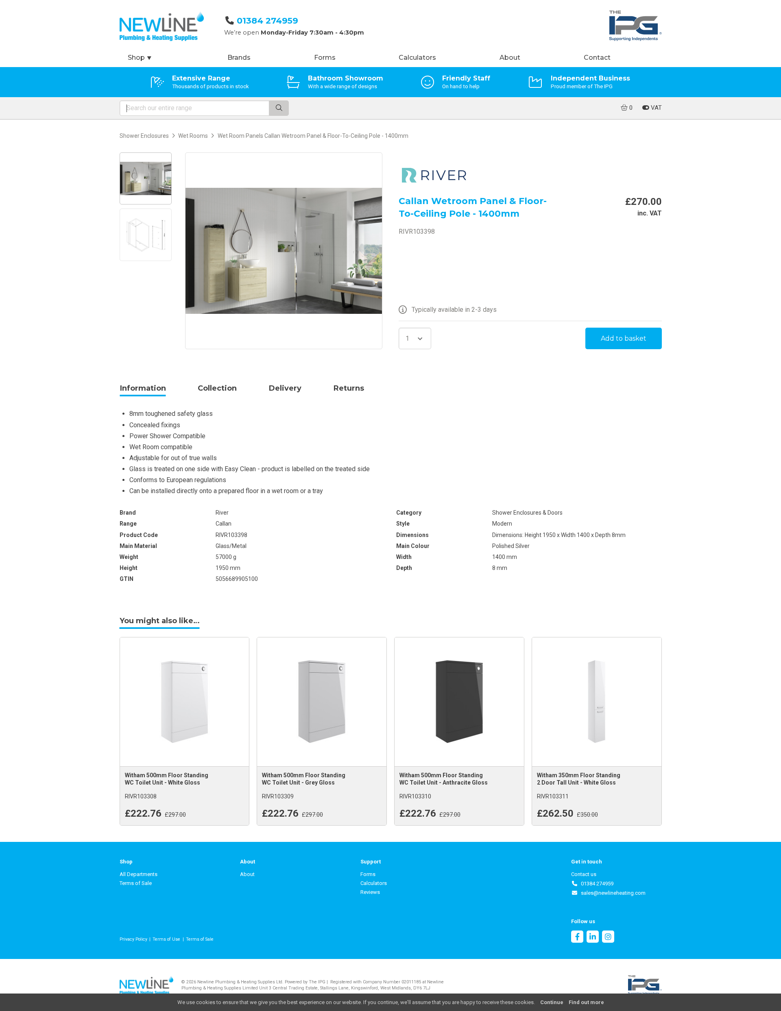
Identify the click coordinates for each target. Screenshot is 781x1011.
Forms (325, 57)
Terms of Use (166, 939)
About (510, 57)
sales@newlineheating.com (612, 893)
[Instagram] (608, 938)
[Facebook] (577, 938)
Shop (140, 57)
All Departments (138, 874)
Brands (239, 57)
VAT (655, 107)
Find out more (586, 1002)
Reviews (370, 892)
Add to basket (623, 338)
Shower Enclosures (144, 136)
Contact (597, 57)
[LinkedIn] (593, 938)
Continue (551, 1002)
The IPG (317, 982)
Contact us (583, 874)
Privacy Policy (133, 939)
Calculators (417, 57)
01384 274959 (267, 20)
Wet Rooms (193, 136)
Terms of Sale (136, 883)
